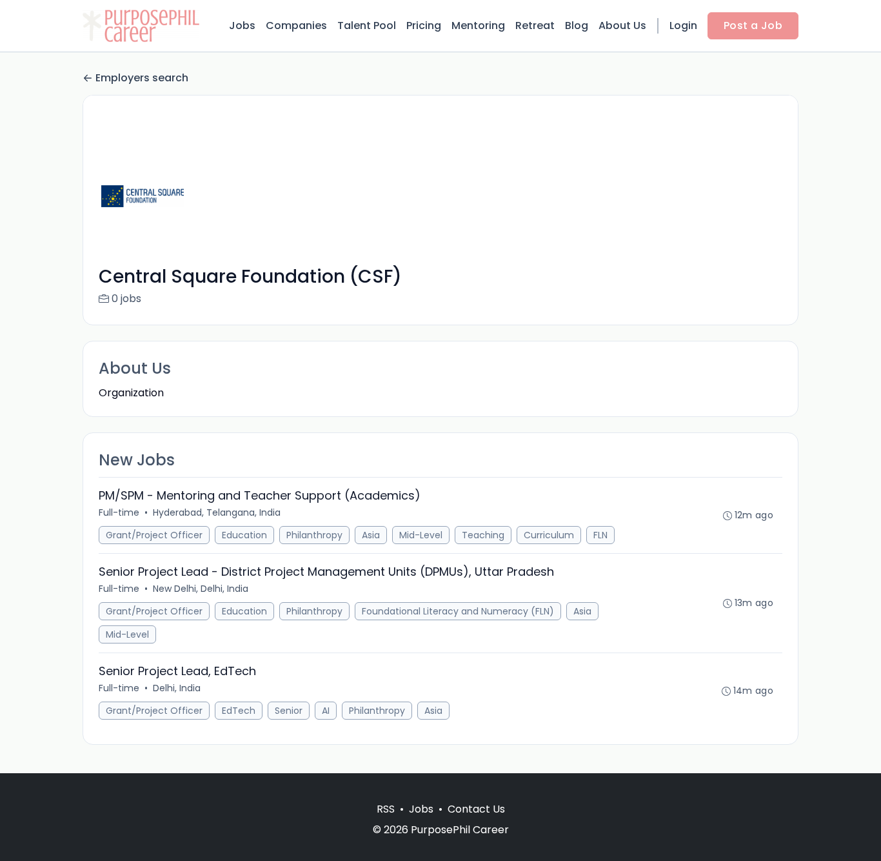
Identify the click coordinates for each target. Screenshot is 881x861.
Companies (296, 25)
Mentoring (478, 25)
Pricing (423, 25)
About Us (622, 25)
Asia (371, 535)
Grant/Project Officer (154, 535)
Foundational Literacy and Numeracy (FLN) (458, 611)
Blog (576, 25)
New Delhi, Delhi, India (200, 588)
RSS (386, 809)
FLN (600, 535)
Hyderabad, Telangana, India (217, 512)
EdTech (238, 710)
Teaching (483, 535)
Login (683, 25)
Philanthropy (314, 535)
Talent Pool (366, 25)
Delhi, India (177, 688)
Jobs (242, 25)
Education (244, 535)
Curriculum (549, 535)
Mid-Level (420, 535)
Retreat (535, 25)
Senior (288, 710)
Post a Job (753, 25)
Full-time (119, 512)
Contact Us (476, 809)
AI (326, 710)
